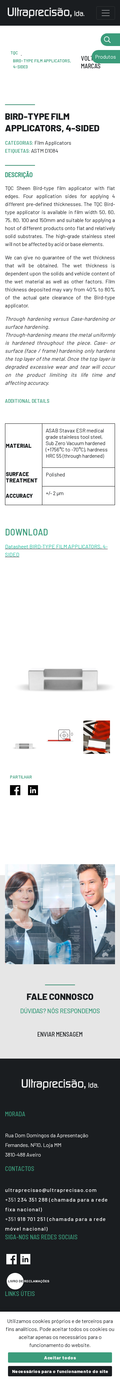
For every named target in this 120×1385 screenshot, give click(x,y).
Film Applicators (52, 142)
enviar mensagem (60, 1034)
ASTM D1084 (44, 150)
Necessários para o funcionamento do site (60, 1371)
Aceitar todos (60, 1357)
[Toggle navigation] (105, 13)
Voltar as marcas (94, 62)
